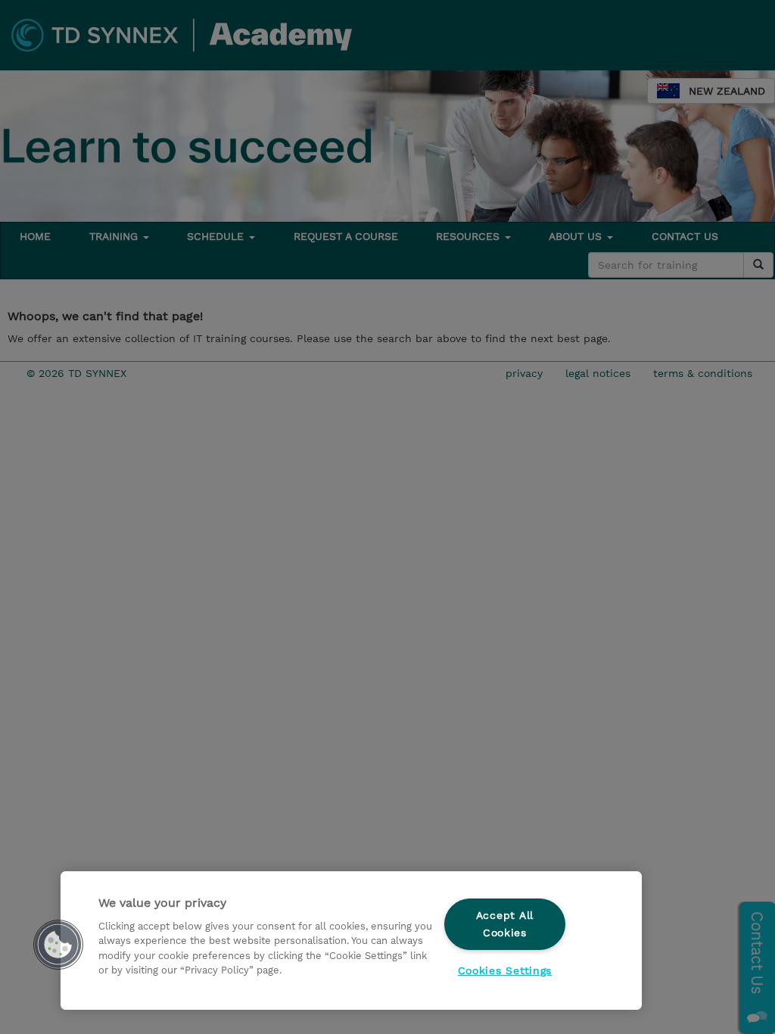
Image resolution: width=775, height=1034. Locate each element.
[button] (58, 944)
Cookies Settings (505, 970)
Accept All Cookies (505, 924)
